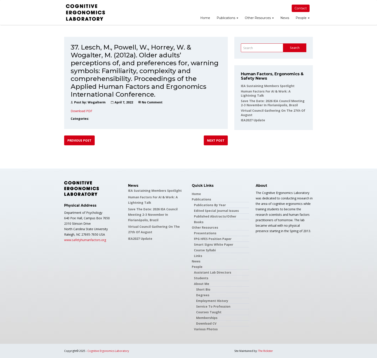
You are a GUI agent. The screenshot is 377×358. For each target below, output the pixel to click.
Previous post (79, 140)
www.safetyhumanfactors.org (85, 240)
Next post (215, 140)
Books (199, 222)
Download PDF (81, 111)
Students (201, 278)
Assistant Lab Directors (212, 272)
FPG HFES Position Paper (212, 239)
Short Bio (203, 289)
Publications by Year (210, 205)
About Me (201, 284)
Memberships (207, 318)
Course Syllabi (205, 250)
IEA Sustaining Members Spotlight (268, 86)
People (301, 18)
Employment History (212, 301)
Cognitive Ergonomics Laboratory (108, 351)
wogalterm (97, 102)
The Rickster (265, 351)
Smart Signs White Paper (213, 244)
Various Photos (206, 329)
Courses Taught (208, 312)
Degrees (202, 295)
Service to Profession (213, 306)
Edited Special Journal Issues (216, 211)
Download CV (206, 323)
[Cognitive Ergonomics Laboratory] (85, 12)
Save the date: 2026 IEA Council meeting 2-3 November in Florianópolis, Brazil (273, 103)
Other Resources (258, 18)
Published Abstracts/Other (215, 216)
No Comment (152, 102)
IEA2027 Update (253, 120)
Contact (301, 8)
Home (205, 18)
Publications (226, 18)
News (284, 18)
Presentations (205, 233)
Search (295, 48)
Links (198, 256)
